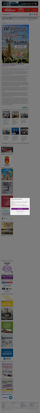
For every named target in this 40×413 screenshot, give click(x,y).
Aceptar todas (20, 208)
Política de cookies (25, 205)
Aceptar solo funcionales (20, 213)
